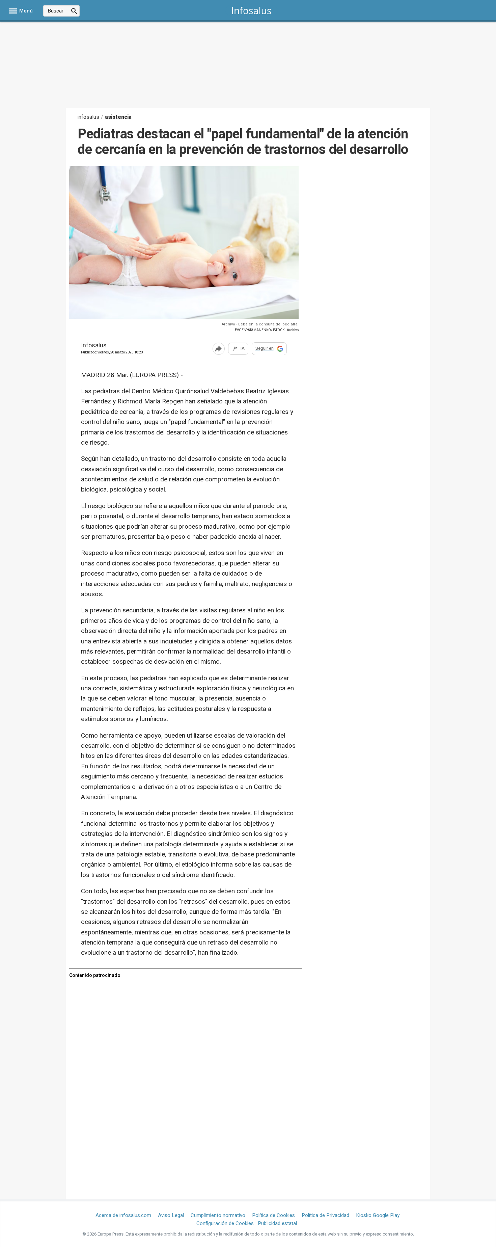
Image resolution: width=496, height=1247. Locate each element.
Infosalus (94, 345)
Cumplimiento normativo (218, 1215)
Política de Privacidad (325, 1215)
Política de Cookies (273, 1215)
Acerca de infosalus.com (123, 1215)
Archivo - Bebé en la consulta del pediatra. (260, 324)
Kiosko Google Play (377, 1215)
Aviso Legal (171, 1215)
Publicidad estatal (277, 1223)
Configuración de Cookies (225, 1223)
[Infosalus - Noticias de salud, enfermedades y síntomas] (251, 10)
